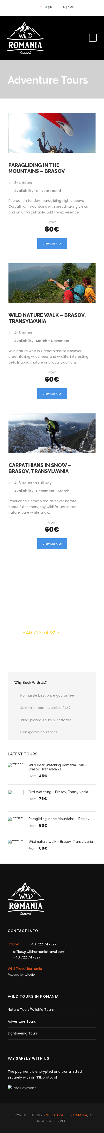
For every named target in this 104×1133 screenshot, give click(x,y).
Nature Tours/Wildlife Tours (31, 1009)
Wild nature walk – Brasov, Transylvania (61, 842)
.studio (30, 975)
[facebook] (32, 7)
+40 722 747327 (43, 944)
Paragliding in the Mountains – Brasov (36, 168)
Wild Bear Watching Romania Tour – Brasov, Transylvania (58, 767)
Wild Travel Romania (25, 968)
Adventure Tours (22, 1021)
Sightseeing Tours (23, 1033)
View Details (52, 243)
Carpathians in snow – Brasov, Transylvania (39, 468)
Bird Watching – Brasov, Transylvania (58, 792)
